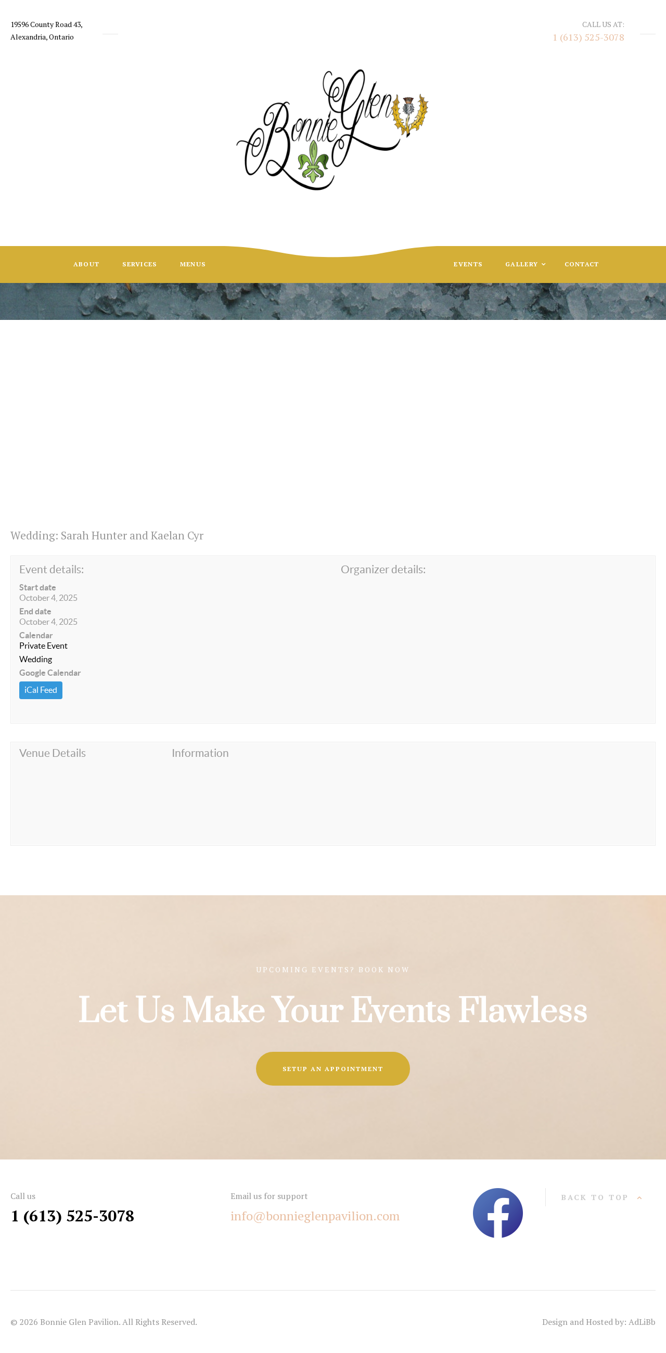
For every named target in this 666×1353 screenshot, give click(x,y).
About (86, 264)
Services (139, 264)
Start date (37, 587)
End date (35, 611)
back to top (595, 1197)
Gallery (522, 264)
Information (200, 753)
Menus (193, 264)
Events (468, 264)
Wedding (35, 659)
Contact (582, 264)
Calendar (36, 635)
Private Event (43, 645)
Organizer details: (383, 569)
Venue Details (52, 753)
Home (244, 402)
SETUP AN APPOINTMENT (333, 1069)
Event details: (51, 569)
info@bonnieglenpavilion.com (315, 1215)
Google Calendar (50, 672)
